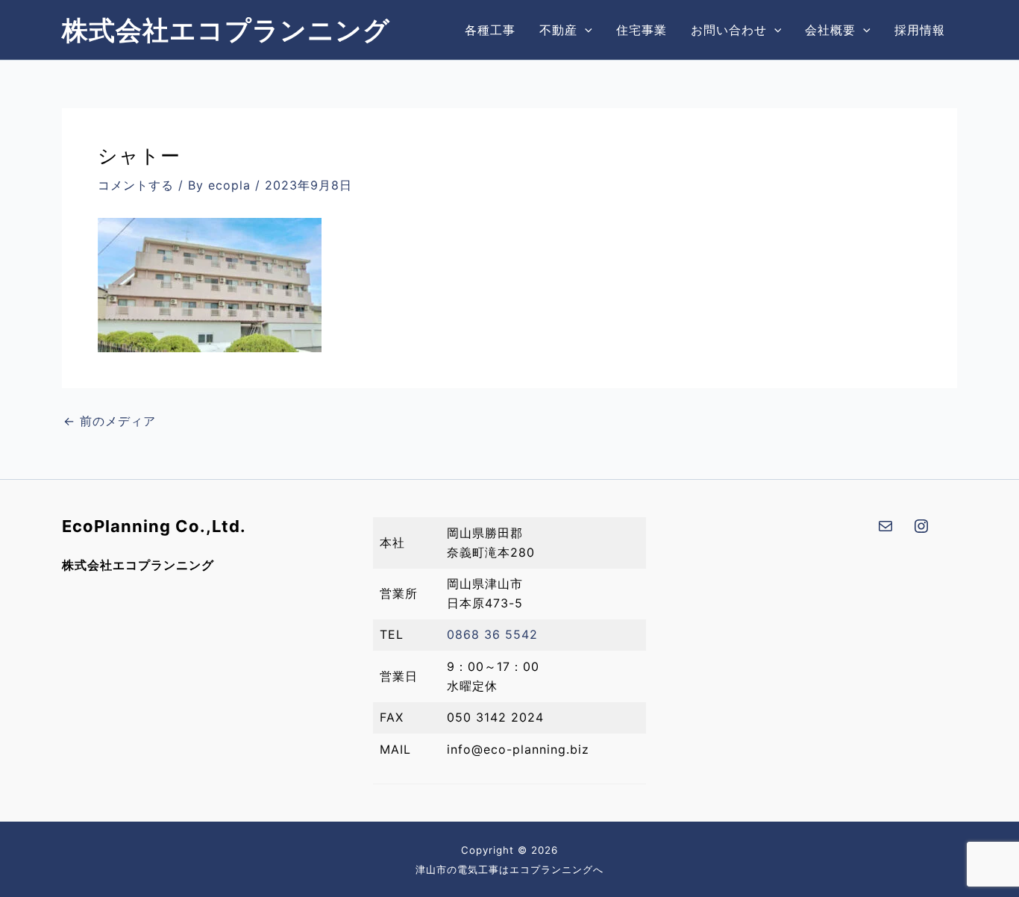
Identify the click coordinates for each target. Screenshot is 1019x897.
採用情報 (919, 29)
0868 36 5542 (492, 634)
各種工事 (490, 29)
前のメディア (109, 421)
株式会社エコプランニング (226, 30)
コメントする (136, 185)
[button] (584, 30)
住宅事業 (641, 29)
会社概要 (830, 29)
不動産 (558, 29)
